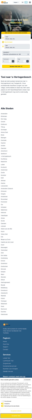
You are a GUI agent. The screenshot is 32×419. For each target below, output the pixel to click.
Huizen (3, 298)
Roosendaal (4, 199)
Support (5, 347)
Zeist (2, 252)
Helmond (3, 212)
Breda (2, 135)
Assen (2, 244)
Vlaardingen (4, 215)
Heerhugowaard (5, 282)
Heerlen (3, 183)
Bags (19, 59)
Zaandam (3, 223)
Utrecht (3, 121)
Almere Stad (4, 132)
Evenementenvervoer (10, 366)
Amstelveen (4, 196)
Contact (5, 349)
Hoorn (2, 231)
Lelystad (3, 226)
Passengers (6, 59)
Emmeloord (4, 290)
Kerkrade (3, 269)
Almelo (3, 218)
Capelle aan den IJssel (7, 242)
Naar (7, 45)
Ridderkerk (4, 303)
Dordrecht (4, 167)
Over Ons (6, 344)
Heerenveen (4, 314)
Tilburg (3, 127)
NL (26, 2)
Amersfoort (4, 151)
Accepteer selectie (16, 411)
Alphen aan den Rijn (6, 228)
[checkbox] (6, 401)
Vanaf (7, 36)
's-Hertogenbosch (6, 156)
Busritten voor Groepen (10, 368)
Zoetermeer (4, 170)
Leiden (3, 164)
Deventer (3, 175)
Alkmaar (3, 180)
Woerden (3, 277)
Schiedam (3, 207)
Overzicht (28, 379)
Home (5, 341)
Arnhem (3, 145)
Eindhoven (4, 124)
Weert (2, 274)
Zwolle (3, 172)
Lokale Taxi (6, 358)
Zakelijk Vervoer (8, 371)
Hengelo (3, 194)
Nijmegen (3, 137)
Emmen (3, 260)
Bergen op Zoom (5, 239)
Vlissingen (4, 301)
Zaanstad (3, 148)
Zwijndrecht (4, 293)
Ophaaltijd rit (6, 52)
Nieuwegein (4, 247)
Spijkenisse (4, 210)
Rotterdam (4, 116)
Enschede (3, 140)
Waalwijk (3, 295)
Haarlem (3, 143)
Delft (2, 178)
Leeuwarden (4, 186)
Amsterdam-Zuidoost (7, 188)
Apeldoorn (4, 153)
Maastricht (4, 161)
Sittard (3, 279)
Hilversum (3, 191)
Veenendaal (4, 250)
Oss (2, 204)
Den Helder (4, 255)
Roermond (4, 309)
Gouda (3, 220)
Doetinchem (4, 266)
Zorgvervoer (7, 363)
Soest (2, 306)
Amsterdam (4, 113)
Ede (2, 236)
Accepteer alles (16, 415)
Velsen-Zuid (4, 234)
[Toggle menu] (30, 2)
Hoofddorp (4, 159)
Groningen (4, 129)
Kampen (3, 271)
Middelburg (4, 287)
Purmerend (4, 202)
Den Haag (3, 119)
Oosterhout (4, 263)
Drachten (3, 311)
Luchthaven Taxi (8, 361)
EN (22, 2)
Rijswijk (3, 285)
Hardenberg (4, 258)
